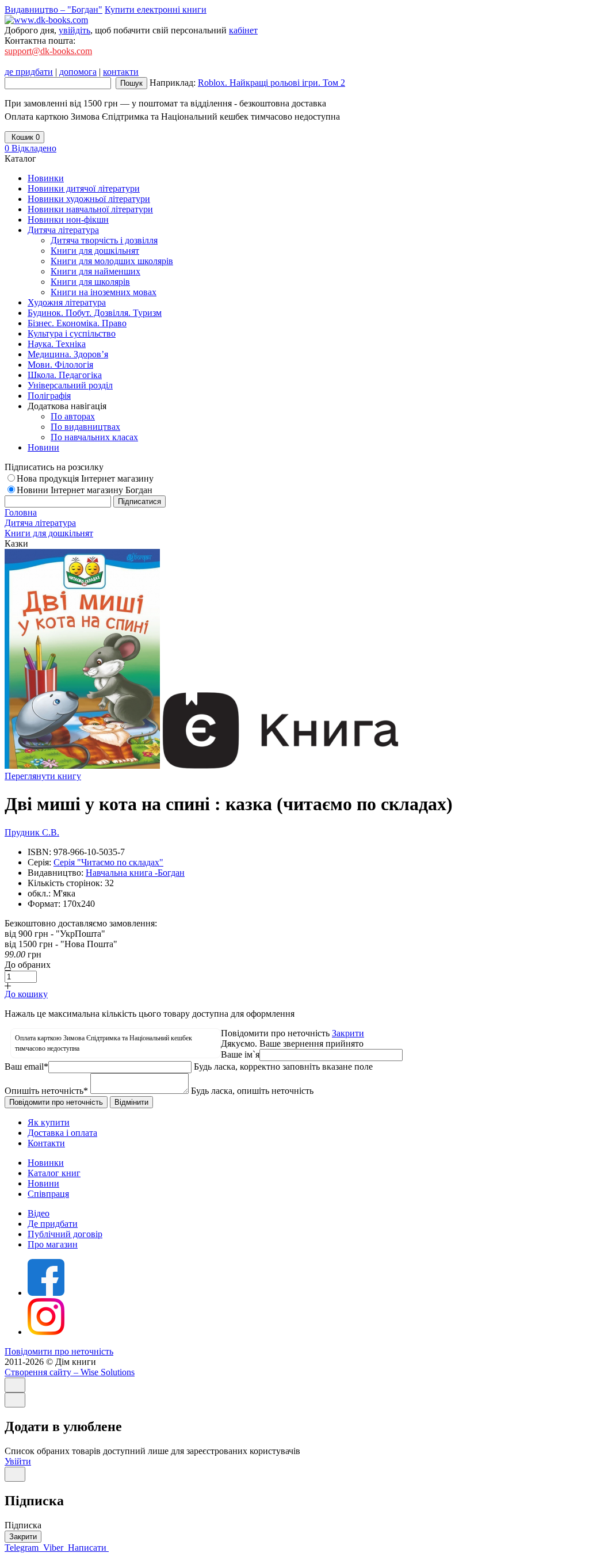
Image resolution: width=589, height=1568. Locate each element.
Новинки (46, 1163)
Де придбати (53, 1224)
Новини (43, 1183)
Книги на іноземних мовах (103, 292)
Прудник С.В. (32, 832)
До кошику (26, 994)
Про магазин (53, 1244)
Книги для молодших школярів (112, 261)
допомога (78, 72)
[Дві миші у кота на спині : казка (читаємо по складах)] (82, 765)
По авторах (73, 416)
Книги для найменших (95, 271)
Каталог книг (54, 1173)
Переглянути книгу (43, 776)
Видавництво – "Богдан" (53, 9)
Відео (38, 1213)
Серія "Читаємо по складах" (108, 862)
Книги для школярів (90, 282)
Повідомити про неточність (59, 1351)
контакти (121, 72)
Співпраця (48, 1194)
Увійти (18, 1461)
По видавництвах (85, 427)
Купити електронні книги (155, 9)
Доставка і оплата (62, 1133)
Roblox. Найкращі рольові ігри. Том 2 (271, 82)
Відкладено (30, 148)
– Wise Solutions (70, 1372)
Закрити (348, 1033)
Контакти (46, 1143)
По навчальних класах (94, 437)
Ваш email (26, 1066)
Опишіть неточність (46, 1091)
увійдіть (74, 30)
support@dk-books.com (48, 51)
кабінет (243, 30)
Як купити (49, 1122)
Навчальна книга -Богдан (135, 873)
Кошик (24, 137)
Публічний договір (65, 1234)
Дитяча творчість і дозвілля (104, 240)
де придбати (29, 72)
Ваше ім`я (240, 1054)
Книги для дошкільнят (95, 250)
